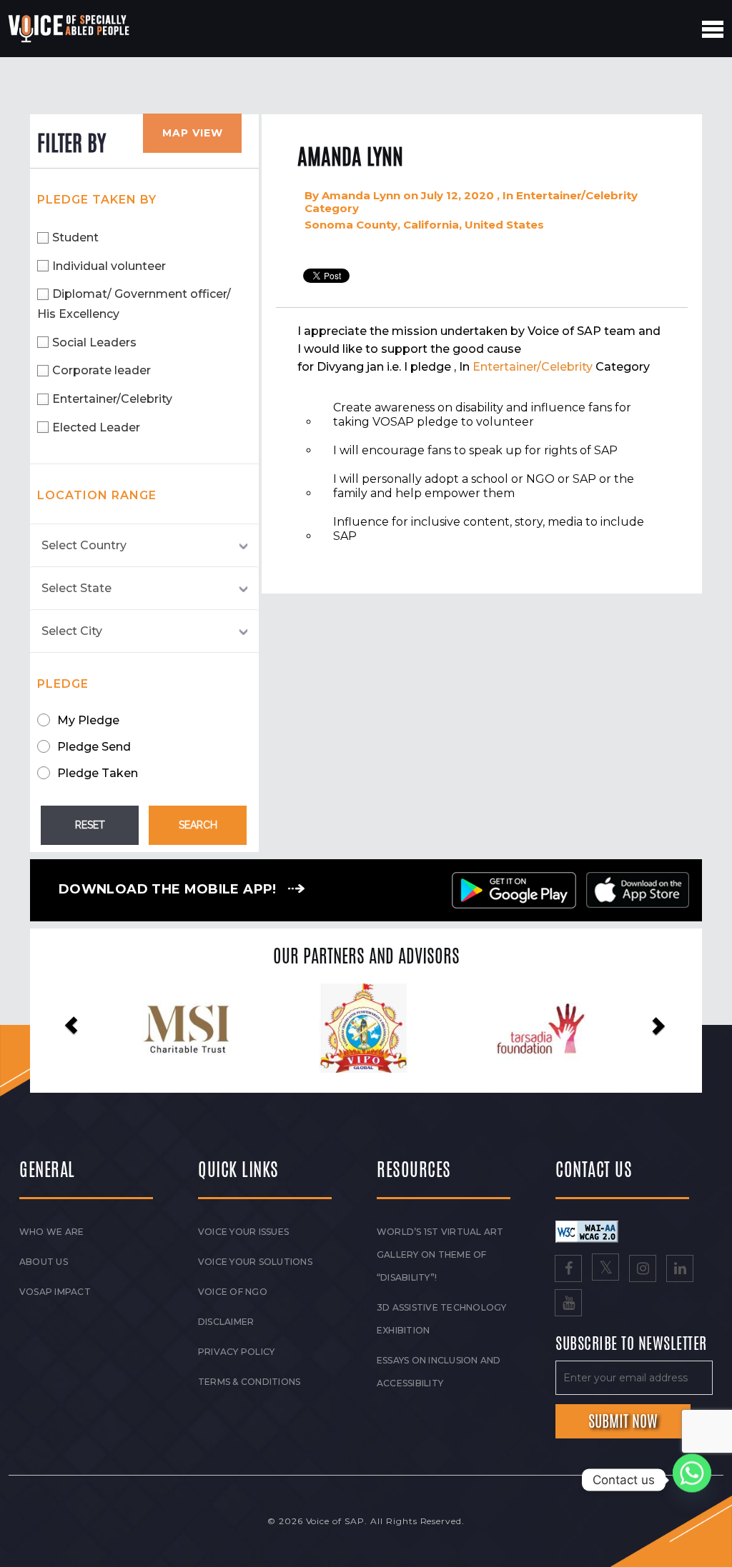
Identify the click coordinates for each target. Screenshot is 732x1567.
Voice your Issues (243, 1231)
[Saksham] (540, 1029)
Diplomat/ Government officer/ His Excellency (134, 304)
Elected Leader (96, 427)
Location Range (97, 495)
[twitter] (605, 1269)
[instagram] (642, 1269)
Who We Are (51, 1231)
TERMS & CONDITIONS (249, 1381)
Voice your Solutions (255, 1261)
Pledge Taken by (97, 199)
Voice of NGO (232, 1291)
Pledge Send (94, 747)
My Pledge (88, 720)
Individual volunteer (109, 266)
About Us (43, 1261)
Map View (192, 132)
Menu (712, 29)
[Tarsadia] (363, 1028)
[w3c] (586, 1230)
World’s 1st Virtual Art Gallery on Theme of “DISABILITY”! (440, 1254)
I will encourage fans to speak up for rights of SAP (475, 450)
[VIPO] (186, 1028)
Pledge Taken (97, 773)
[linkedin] (680, 1269)
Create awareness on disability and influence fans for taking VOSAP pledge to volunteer (482, 415)
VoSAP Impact (55, 1291)
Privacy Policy (236, 1351)
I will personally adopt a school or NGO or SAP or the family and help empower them (483, 486)
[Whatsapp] (692, 1480)
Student (75, 237)
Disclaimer (226, 1321)
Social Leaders (94, 342)
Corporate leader (101, 370)
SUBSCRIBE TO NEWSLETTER (631, 1344)
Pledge (63, 684)
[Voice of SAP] (69, 28)
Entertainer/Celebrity (112, 399)
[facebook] (568, 1269)
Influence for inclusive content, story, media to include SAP (488, 529)
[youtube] (568, 1304)
